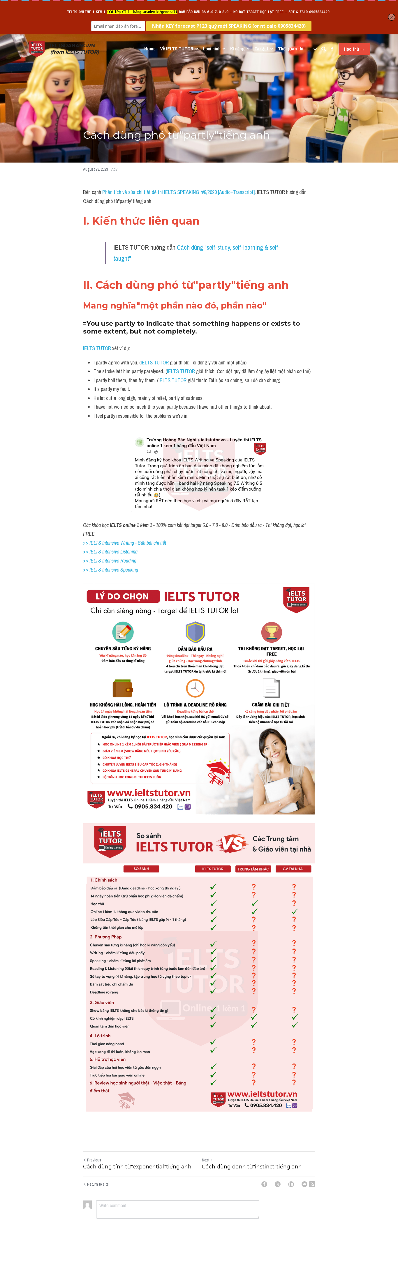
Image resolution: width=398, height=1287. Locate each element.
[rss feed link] (312, 1184)
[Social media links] (332, 49)
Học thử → (354, 49)
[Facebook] (264, 1184)
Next (205, 1160)
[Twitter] (278, 1184)
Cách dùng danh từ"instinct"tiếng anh (252, 1166)
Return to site (98, 1184)
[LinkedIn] (291, 1184)
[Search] (323, 49)
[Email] (304, 1184)
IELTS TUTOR (97, 348)
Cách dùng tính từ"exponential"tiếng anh (137, 1166)
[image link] (36, 48)
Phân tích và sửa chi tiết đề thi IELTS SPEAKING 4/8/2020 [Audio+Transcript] (178, 192)
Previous (94, 1160)
